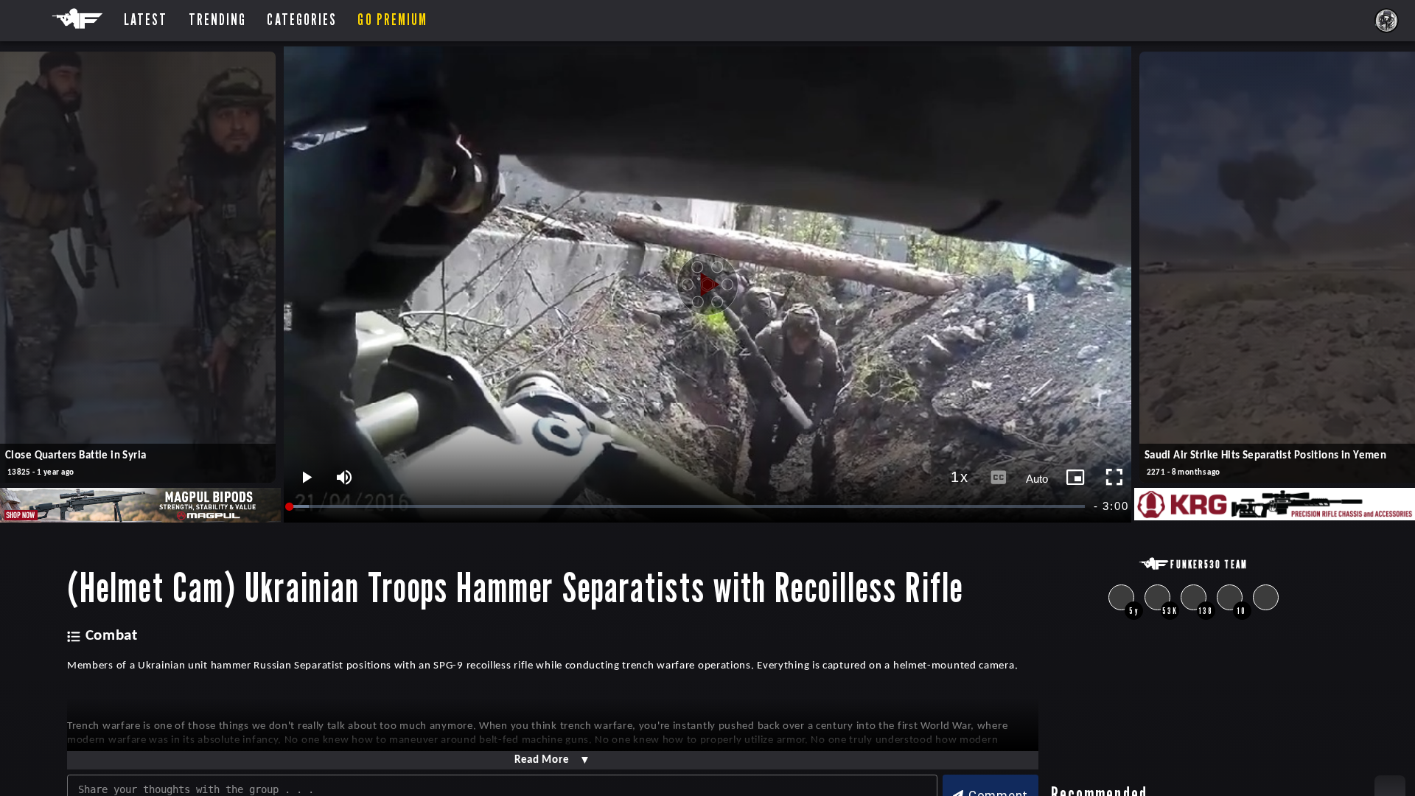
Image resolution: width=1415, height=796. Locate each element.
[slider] (688, 507)
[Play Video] (707, 284)
